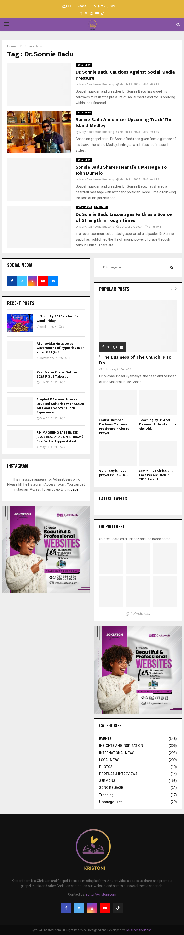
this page (71, 489)
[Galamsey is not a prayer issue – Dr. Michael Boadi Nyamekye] (118, 453)
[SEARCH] (172, 267)
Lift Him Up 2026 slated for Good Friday (58, 318)
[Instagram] (92, 908)
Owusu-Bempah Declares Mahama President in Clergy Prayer (114, 426)
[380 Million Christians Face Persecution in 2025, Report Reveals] (158, 453)
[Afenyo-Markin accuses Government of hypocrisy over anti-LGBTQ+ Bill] (20, 350)
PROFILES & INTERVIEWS (118, 774)
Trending (106, 795)
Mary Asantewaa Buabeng (96, 84)
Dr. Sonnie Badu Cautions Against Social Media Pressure (125, 75)
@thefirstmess (138, 613)
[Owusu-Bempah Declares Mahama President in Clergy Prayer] (118, 402)
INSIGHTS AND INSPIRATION (121, 746)
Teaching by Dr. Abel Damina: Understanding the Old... (158, 424)
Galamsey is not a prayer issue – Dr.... (113, 473)
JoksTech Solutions (139, 930)
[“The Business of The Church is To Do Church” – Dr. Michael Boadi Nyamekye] (138, 326)
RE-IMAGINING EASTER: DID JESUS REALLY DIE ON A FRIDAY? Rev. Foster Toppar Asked (60, 437)
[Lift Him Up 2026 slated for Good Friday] (20, 323)
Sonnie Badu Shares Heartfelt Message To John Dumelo (121, 170)
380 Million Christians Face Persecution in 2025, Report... (156, 475)
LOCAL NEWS (84, 65)
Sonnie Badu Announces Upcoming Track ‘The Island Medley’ (124, 123)
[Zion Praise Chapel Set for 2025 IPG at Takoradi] (20, 378)
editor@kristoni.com (101, 894)
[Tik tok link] (102, 13)
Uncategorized (111, 802)
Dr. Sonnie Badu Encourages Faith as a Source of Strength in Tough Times (124, 217)
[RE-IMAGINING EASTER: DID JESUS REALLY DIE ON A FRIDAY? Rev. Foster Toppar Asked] (20, 439)
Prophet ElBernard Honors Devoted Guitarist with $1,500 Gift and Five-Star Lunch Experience (60, 406)
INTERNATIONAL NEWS (116, 753)
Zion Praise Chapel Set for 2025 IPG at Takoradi (57, 374)
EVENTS (105, 739)
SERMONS (101, 207)
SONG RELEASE (111, 788)
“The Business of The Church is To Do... (135, 360)
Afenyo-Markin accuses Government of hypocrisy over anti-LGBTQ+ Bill (60, 348)
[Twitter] (79, 908)
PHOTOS (106, 767)
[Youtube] (105, 908)
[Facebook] (66, 908)
